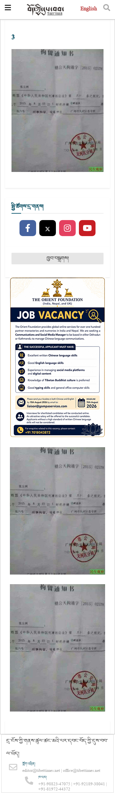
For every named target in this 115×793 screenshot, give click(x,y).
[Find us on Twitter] (47, 228)
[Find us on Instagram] (67, 228)
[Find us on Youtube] (87, 228)
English (88, 9)
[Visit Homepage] (46, 10)
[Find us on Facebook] (27, 228)
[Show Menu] (8, 9)
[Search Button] (106, 9)
